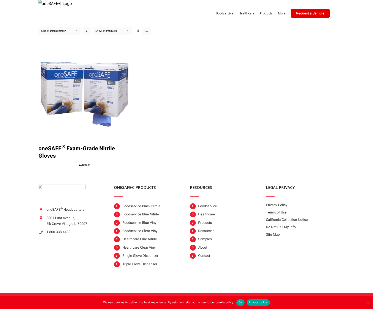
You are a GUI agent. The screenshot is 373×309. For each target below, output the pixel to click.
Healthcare (206, 214)
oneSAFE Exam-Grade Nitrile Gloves (76, 152)
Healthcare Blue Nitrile (139, 239)
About (202, 247)
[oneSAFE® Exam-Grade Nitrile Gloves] (84, 91)
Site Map (273, 234)
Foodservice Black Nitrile (141, 206)
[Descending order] (87, 31)
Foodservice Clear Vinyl (140, 231)
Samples (205, 239)
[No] (367, 302)
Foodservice (207, 206)
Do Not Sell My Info (281, 227)
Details (86, 165)
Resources (206, 231)
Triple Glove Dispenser (139, 264)
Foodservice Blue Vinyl (139, 222)
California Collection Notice (287, 219)
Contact (204, 255)
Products (205, 222)
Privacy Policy (276, 205)
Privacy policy (258, 302)
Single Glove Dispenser (140, 255)
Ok (240, 302)
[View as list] (146, 31)
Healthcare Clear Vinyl (139, 247)
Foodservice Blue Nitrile (140, 214)
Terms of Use (276, 212)
